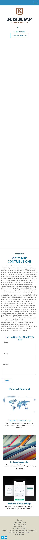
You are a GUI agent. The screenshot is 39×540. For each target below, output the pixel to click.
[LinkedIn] (20, 28)
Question (6, 364)
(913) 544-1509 (20, 32)
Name (6, 343)
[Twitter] (18, 28)
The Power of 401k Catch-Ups (19, 504)
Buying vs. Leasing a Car (19, 462)
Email (6, 353)
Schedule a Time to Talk (19, 36)
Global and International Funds (19, 420)
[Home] (19, 15)
